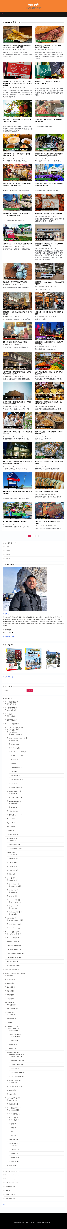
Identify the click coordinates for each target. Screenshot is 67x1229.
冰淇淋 (12, 1082)
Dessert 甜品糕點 (24, 149)
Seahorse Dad (8, 49)
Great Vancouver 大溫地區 (12, 367)
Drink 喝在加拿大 (11, 1028)
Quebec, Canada (14, 801)
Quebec (13, 807)
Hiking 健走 (12, 1139)
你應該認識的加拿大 (49, 239)
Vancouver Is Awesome (12, 1175)
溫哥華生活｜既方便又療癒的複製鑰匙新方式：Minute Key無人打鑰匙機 (49, 155)
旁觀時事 (18, 77)
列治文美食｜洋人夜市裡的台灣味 (46, 492)
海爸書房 (9, 991)
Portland (13, 908)
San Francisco (15, 886)
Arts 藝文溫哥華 (9, 708)
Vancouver (39, 239)
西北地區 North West (15, 815)
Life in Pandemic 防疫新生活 (15, 953)
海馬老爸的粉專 (8, 677)
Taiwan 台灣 (10, 852)
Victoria (13, 783)
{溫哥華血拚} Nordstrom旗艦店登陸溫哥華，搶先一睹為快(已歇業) (17, 462)
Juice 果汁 (12, 1044)
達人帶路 (7, 1022)
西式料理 (54, 40)
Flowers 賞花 (12, 1118)
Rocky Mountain (15, 734)
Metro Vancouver (10, 1198)
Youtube (7, 558)
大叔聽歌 (9, 975)
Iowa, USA (12, 896)
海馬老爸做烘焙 (11, 1005)
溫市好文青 (10, 710)
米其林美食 (8, 1012)
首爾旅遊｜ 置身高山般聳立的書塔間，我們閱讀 (17, 313)
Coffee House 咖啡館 (15, 1034)
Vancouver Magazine (11, 1179)
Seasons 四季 (12, 1143)
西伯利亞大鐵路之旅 (14, 848)
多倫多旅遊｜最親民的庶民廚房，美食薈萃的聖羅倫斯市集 (17, 403)
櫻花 (12, 1135)
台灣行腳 (11, 874)
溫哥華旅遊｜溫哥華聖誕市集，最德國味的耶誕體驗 (49, 343)
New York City (15, 902)
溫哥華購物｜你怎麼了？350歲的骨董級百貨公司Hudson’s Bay (49, 245)
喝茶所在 (11, 1048)
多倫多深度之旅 (11, 716)
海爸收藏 (7, 277)
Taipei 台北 (39, 307)
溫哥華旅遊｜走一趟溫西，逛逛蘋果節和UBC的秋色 (49, 120)
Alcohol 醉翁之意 (13, 1030)
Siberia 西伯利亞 (13, 844)
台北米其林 (10, 1015)
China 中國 (10, 819)
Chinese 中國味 (15, 1056)
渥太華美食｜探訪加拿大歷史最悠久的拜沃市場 (49, 462)
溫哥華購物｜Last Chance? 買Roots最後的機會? (49, 283)
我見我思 (9, 979)
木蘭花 (12, 1124)
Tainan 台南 (12, 866)
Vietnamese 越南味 (16, 1076)
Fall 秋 (22, 115)
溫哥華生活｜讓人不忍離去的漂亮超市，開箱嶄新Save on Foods (17, 184)
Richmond (7, 487)
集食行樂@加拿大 (10, 1026)
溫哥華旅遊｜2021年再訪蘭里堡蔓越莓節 (17, 244)
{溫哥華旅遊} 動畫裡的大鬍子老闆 (15, 342)
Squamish (13, 763)
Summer (13, 1153)
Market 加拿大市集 (10, 77)
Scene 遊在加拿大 (12, 1108)
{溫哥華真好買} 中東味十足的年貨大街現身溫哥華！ (49, 433)
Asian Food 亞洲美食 (14, 1054)
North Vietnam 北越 (14, 924)
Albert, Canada (13, 732)
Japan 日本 (10, 823)
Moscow (11, 840)
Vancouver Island (16, 779)
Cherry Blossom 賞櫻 (13, 934)
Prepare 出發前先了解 (11, 969)
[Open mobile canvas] (2, 14)
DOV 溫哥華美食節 (12, 942)
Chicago (13, 892)
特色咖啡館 (14, 1037)
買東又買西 (54, 149)
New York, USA (13, 900)
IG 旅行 (7, 554)
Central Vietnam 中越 (15, 920)
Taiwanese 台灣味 (16, 1072)
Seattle (13, 914)
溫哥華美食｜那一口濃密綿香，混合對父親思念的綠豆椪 (17, 155)
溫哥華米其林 (10, 1018)
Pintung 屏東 (12, 862)
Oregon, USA (12, 906)
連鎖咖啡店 (14, 1040)
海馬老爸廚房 (8, 1003)
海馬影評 (9, 995)
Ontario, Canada (13, 791)
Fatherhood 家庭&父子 (13, 949)
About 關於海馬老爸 (10, 702)
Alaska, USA (12, 880)
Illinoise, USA (12, 890)
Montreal (13, 803)
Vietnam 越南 (10, 918)
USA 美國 (9, 878)
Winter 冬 (13, 1161)
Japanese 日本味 (15, 1064)
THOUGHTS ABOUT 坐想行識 (13, 973)
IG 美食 (7, 550)
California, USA (13, 884)
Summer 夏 (14, 1157)
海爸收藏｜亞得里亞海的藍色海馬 (15, 282)
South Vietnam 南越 (14, 928)
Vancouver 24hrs (10, 1194)
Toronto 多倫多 (9, 397)
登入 (4, 1204)
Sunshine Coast (15, 767)
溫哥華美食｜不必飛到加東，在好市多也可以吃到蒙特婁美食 (49, 46)
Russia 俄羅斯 (11, 838)
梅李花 (12, 1128)
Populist (7, 1190)
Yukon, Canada (13, 811)
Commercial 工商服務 (11, 724)
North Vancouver (9, 427)
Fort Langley (14, 748)
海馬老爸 (6, 613)
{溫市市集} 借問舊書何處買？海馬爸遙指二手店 (49, 522)
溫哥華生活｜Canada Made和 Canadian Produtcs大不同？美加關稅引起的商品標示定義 (17, 83)
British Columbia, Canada (43, 40)
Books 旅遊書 (9, 714)
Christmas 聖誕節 (41, 337)
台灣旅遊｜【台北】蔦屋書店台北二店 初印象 (49, 313)
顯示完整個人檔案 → (9, 637)
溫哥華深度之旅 (11, 720)
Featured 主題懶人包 (11, 932)
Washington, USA (14, 912)
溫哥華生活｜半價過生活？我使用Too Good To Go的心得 (48, 82)
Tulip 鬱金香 (14, 1120)
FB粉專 (7, 546)
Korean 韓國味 (15, 1068)
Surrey (13, 771)
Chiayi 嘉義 (12, 854)
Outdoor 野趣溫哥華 (12, 957)
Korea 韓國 (8, 307)
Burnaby (13, 740)
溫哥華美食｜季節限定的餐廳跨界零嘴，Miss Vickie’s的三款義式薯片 (17, 46)
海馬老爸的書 (10, 704)
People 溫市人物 (11, 961)
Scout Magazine (10, 1186)
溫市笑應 (33, 4)
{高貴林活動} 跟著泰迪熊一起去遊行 (16, 522)
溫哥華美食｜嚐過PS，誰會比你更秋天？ (49, 214)
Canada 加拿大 (9, 40)
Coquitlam (23, 179)
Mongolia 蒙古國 (11, 834)
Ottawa (13, 793)
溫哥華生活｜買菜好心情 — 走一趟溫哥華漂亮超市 (17, 433)
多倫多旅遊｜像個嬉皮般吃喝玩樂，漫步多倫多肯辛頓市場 (49, 403)
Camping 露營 (13, 1110)
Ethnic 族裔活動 (13, 1114)
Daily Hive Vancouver (11, 1182)
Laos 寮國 (9, 830)
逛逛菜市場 (17, 40)
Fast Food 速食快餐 (14, 1086)
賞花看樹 (11, 1165)
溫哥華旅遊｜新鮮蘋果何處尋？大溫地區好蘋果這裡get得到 (17, 120)
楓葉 (12, 1131)
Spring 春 (54, 179)
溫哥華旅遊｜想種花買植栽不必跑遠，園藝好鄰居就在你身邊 (49, 184)
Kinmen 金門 (12, 858)
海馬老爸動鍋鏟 (11, 1009)
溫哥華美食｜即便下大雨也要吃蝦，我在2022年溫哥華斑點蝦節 (17, 214)
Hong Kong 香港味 (16, 1060)
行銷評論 (9, 999)
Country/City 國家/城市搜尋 (12, 728)
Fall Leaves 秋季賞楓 (52, 209)
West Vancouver (15, 787)
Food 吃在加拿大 (11, 1052)
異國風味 (11, 1090)
